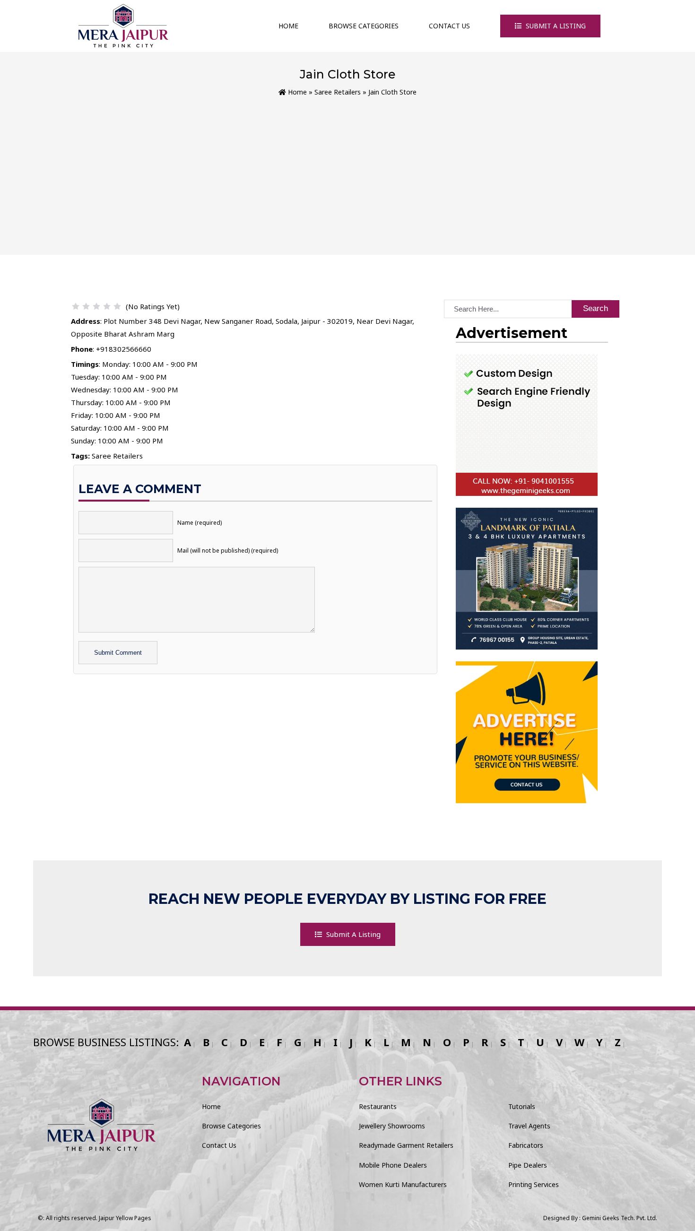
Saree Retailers (337, 91)
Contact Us (449, 25)
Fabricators (525, 1145)
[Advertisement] (347, 169)
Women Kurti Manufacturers (403, 1184)
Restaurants (378, 1106)
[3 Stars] (96, 306)
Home (288, 25)
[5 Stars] (117, 306)
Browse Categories (364, 25)
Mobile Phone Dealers (393, 1165)
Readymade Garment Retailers (406, 1145)
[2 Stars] (86, 306)
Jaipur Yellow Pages (125, 1218)
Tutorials (521, 1106)
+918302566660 (123, 349)
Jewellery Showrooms (392, 1125)
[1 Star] (75, 306)
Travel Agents (529, 1125)
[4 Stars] (107, 306)
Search (595, 308)
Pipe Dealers (527, 1165)
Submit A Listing (555, 25)
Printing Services (533, 1184)
